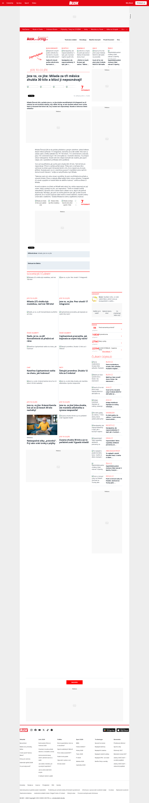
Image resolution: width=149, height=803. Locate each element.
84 (94, 328)
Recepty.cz (65, 48)
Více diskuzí (106, 351)
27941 (94, 341)
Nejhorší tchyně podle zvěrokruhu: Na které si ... (52, 62)
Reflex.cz (110, 476)
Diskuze (94, 325)
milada (40, 253)
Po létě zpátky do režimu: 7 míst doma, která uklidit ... (113, 417)
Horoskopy (82, 40)
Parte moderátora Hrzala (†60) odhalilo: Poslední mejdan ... (113, 366)
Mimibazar (110, 413)
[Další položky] (126, 29)
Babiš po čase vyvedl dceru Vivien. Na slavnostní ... (113, 379)
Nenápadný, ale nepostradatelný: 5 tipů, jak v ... (68, 62)
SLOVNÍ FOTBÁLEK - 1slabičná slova (108, 348)
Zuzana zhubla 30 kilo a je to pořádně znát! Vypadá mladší (74, 441)
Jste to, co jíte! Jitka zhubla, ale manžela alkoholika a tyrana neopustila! (73, 407)
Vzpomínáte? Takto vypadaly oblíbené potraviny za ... (112, 443)
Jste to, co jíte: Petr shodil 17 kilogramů (73, 302)
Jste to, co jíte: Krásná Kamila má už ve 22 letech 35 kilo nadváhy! (41, 407)
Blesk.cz (109, 362)
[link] (31, 730)
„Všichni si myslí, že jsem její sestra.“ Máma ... (83, 62)
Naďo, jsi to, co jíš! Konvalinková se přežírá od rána (40, 338)
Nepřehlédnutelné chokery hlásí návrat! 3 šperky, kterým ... (114, 468)
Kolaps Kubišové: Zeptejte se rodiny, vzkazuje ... (112, 405)
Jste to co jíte (39, 70)
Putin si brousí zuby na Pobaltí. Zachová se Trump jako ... (114, 481)
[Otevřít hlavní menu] (3, 3)
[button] (109, 730)
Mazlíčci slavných (95, 40)
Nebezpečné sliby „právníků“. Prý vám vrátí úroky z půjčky (42, 442)
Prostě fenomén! (108, 40)
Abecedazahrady (113, 451)
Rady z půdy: (103, 341)
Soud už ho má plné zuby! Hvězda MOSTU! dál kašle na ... (113, 392)
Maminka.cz (81, 48)
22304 (94, 348)
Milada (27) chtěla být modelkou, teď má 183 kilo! (40, 302)
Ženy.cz (110, 48)
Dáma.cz (109, 438)
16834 (94, 335)
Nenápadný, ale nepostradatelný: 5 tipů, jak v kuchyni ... (113, 430)
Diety (61, 367)
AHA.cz (95, 48)
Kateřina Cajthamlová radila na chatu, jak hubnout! (41, 371)
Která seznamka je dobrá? (106, 327)
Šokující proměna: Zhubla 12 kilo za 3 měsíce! (73, 371)
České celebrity (33, 333)
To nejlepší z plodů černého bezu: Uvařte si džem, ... (113, 455)
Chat (28, 367)
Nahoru (74, 682)
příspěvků (94, 330)
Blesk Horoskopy (52, 48)
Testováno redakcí (71, 40)
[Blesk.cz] (74, 3)
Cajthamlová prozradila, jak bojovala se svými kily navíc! (73, 337)
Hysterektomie (103, 334)
